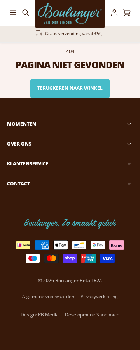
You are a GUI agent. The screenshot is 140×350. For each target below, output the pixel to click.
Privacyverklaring (99, 296)
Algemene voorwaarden (48, 296)
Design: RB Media (40, 314)
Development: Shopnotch (92, 314)
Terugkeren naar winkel (70, 88)
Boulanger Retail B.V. (78, 280)
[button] (13, 13)
